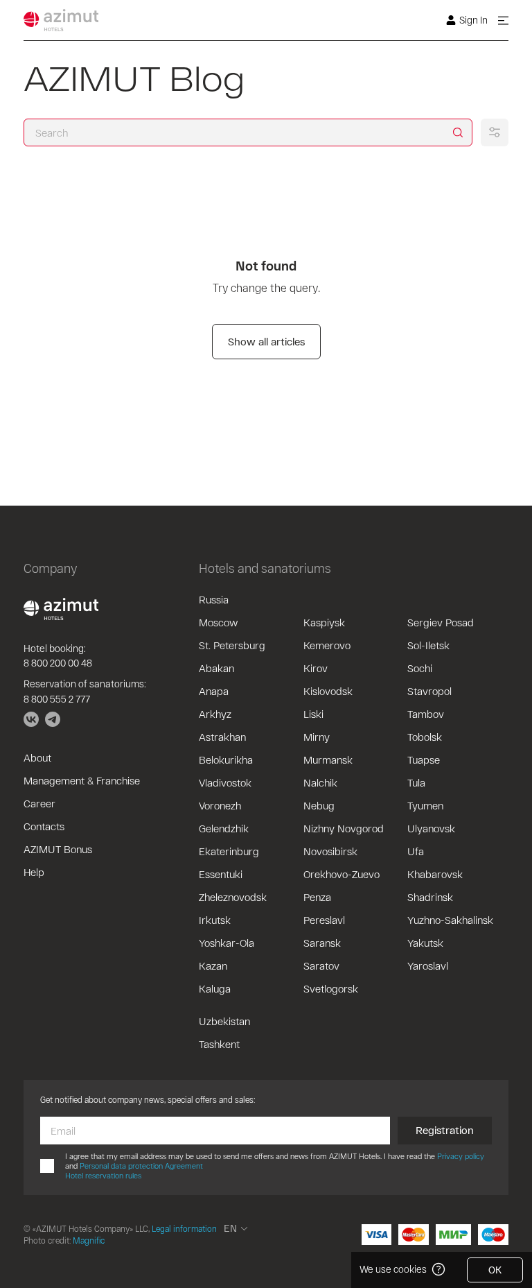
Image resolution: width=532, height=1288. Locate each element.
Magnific (89, 1240)
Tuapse (423, 759)
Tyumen (425, 805)
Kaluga (215, 988)
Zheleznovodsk (233, 897)
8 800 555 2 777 (57, 699)
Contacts (44, 826)
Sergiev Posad (440, 622)
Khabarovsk (435, 874)
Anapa (214, 691)
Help (34, 872)
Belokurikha (226, 759)
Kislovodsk (328, 691)
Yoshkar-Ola (226, 942)
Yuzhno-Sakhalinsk (450, 919)
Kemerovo (327, 645)
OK (495, 1270)
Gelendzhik (224, 828)
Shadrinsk (430, 897)
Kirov (315, 668)
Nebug (319, 805)
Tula (416, 782)
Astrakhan (222, 736)
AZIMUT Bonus (58, 849)
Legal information (184, 1228)
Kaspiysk (324, 622)
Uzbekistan (224, 1021)
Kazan (213, 965)
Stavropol (429, 691)
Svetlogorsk (330, 988)
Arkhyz (215, 713)
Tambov (425, 713)
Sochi (419, 668)
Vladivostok (225, 782)
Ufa (415, 851)
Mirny (316, 736)
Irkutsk (215, 919)
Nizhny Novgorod (343, 828)
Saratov (321, 965)
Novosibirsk (330, 851)
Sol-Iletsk (428, 645)
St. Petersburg (232, 645)
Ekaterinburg (229, 851)
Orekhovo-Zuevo (341, 874)
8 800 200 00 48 (58, 663)
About (37, 757)
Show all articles (266, 341)
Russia (214, 599)
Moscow (218, 622)
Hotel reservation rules (103, 1175)
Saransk (322, 942)
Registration (445, 1130)
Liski (313, 713)
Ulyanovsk (431, 828)
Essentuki (220, 874)
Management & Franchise (82, 780)
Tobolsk (424, 736)
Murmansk (328, 759)
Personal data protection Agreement (141, 1165)
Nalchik (320, 782)
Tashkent (219, 1044)
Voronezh (220, 805)
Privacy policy (460, 1155)
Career (39, 803)
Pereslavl (324, 919)
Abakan (216, 668)
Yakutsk (425, 942)
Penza (317, 897)
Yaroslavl (427, 965)
